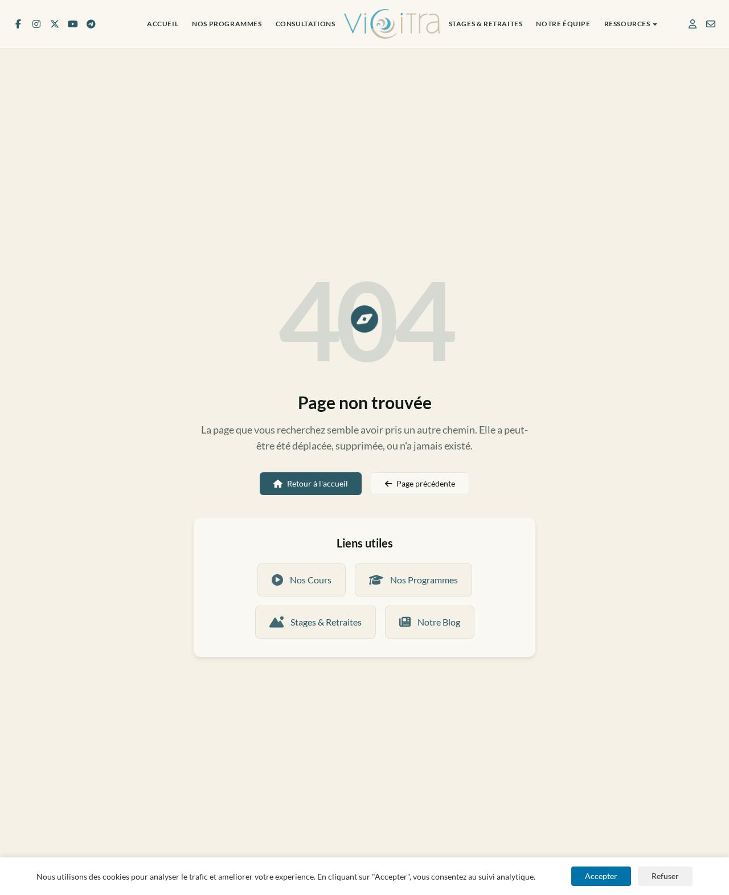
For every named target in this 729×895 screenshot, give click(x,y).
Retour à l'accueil (317, 483)
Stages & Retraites (486, 23)
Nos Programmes (226, 23)
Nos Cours (310, 579)
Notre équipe (563, 23)
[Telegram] (91, 24)
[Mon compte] (692, 24)
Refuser (665, 876)
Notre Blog (438, 621)
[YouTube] (73, 24)
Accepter (601, 876)
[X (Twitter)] (55, 24)
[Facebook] (18, 24)
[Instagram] (36, 24)
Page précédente (425, 483)
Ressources (627, 23)
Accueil (162, 23)
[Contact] (711, 24)
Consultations (305, 23)
